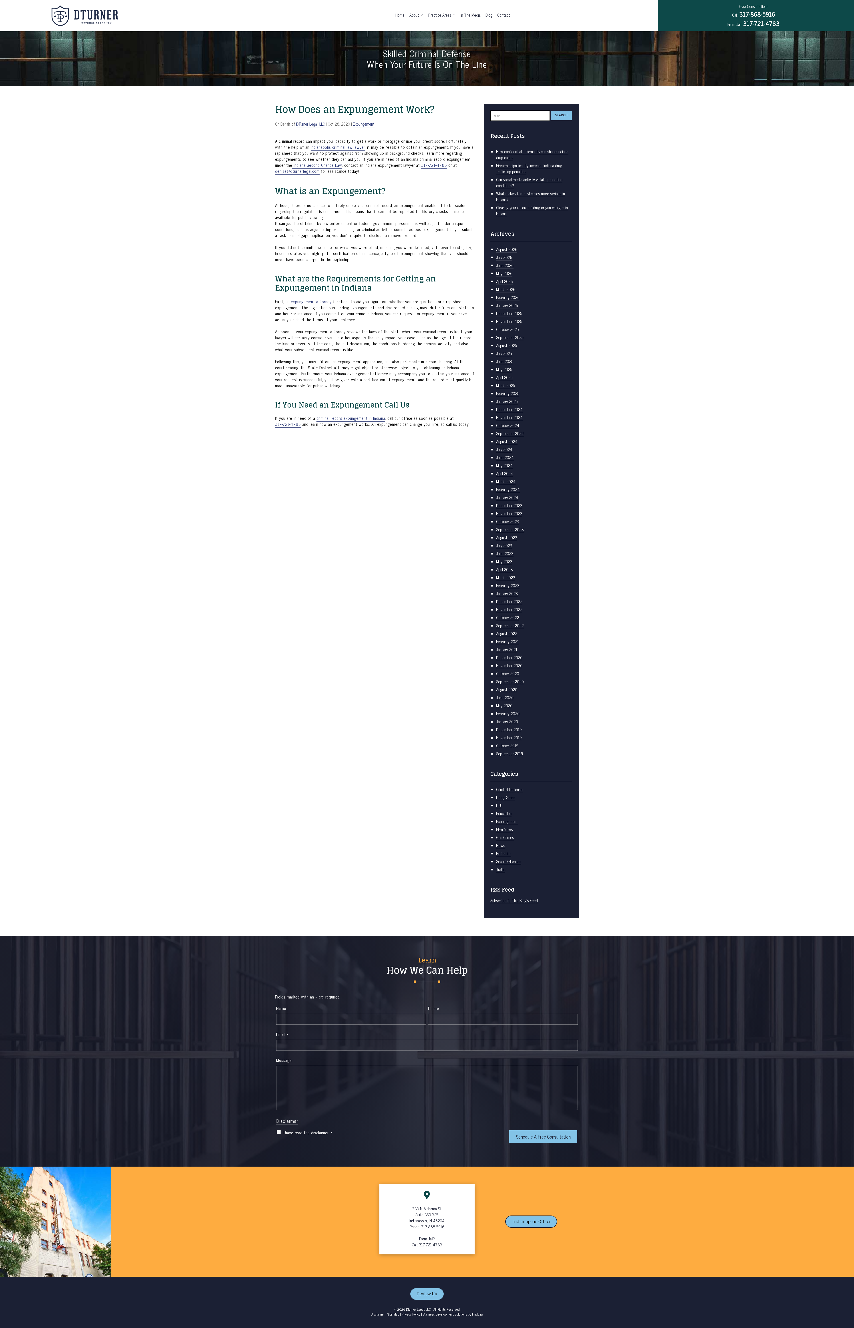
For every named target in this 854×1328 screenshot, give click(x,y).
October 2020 (507, 673)
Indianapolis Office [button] (531, 1221)
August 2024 (507, 441)
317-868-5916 (757, 14)
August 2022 (506, 633)
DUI (499, 805)
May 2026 (504, 273)
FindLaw (477, 1314)
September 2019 (509, 753)
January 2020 (507, 721)
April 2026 (504, 281)
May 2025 (504, 369)
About (414, 15)
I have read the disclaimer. (307, 1132)
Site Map (393, 1314)
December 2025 (509, 313)
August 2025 (506, 345)
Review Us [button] (427, 1293)
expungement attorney (311, 301)
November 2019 (509, 737)
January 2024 (507, 497)
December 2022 (509, 601)
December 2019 (509, 729)
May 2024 (504, 465)
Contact (503, 15)
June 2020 (505, 697)
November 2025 (509, 321)
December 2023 (509, 505)
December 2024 (509, 409)
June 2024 (505, 457)
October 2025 (507, 329)
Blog (488, 15)
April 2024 (504, 473)
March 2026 (505, 289)
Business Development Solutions (445, 1314)
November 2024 (509, 417)
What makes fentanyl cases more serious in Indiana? (530, 196)
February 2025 (507, 393)
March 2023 (505, 577)
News (500, 845)
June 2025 (504, 361)
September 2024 (510, 433)
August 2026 (506, 249)
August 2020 (506, 689)
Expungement (364, 124)
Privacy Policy (411, 1314)
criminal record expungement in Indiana (350, 418)
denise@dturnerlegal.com (297, 171)
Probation (503, 853)
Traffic (500, 869)
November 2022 (509, 609)
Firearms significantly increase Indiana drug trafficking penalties (529, 168)
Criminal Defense (509, 789)
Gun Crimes (505, 837)
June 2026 (505, 265)
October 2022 (507, 617)
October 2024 (507, 425)
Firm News (504, 829)
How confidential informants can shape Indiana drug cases (532, 154)
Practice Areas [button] (439, 15)
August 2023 (506, 537)
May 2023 (504, 561)
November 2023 (509, 513)
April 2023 (504, 569)
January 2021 (506, 649)
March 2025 (505, 385)
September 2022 (510, 625)
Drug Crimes (505, 797)
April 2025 (504, 377)
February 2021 (507, 641)
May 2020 (504, 705)
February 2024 (508, 489)
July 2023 (504, 545)
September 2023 (510, 529)
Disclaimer (287, 1121)
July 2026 (504, 257)
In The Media (471, 15)
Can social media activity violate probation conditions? (529, 182)
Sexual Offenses (508, 861)
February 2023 (508, 585)
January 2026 (507, 305)
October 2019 (507, 745)
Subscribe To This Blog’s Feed (514, 900)
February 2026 (508, 297)
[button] (849, 1295)
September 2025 (510, 337)
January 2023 (507, 593)
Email (282, 1034)
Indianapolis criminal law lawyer (338, 147)
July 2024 (504, 449)
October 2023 (507, 521)
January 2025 (507, 401)
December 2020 (509, 657)
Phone (433, 1008)
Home (400, 15)
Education (504, 813)
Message (284, 1060)
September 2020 (510, 681)
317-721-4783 (761, 23)
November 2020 (509, 665)
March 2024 (506, 481)
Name (281, 1008)
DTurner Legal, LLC (310, 124)
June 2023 (505, 553)
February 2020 (508, 713)
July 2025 (504, 353)
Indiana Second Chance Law (317, 165)
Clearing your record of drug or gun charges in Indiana (532, 210)
